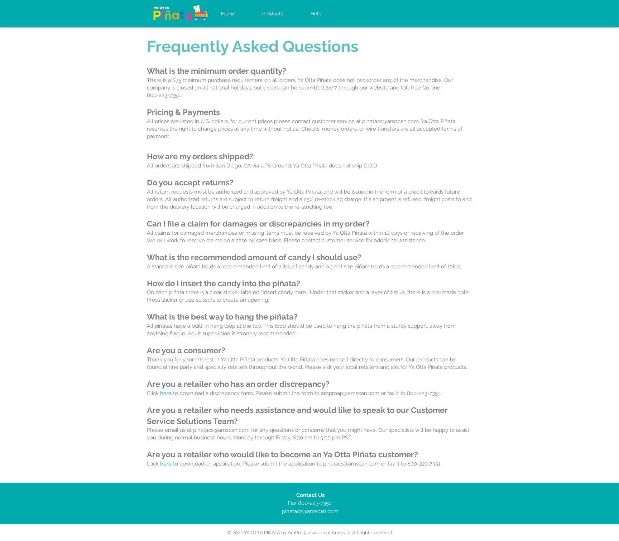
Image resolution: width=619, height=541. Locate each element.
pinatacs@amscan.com (390, 121)
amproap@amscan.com (350, 393)
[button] (316, 13)
